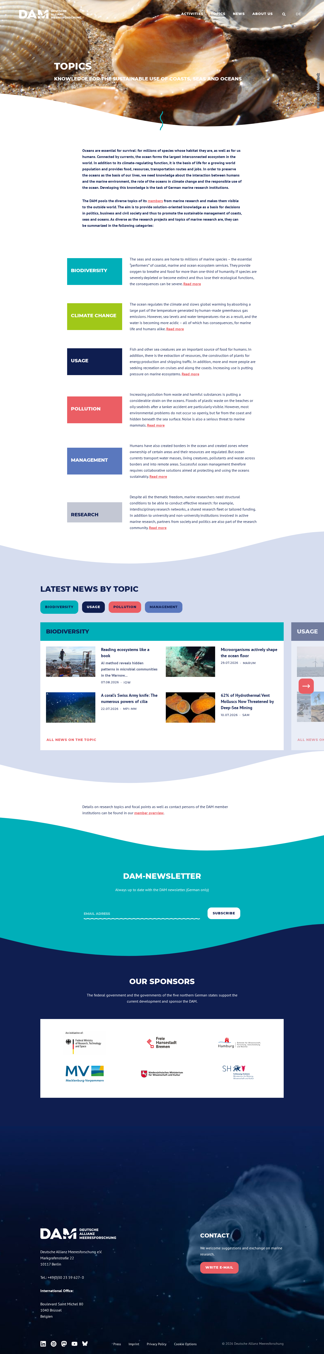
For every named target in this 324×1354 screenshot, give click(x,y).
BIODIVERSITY (89, 270)
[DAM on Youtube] (74, 1344)
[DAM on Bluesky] (85, 1344)
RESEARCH (84, 514)
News (239, 14)
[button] (306, 686)
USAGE (79, 360)
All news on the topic (71, 740)
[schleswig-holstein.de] (239, 1074)
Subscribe (224, 913)
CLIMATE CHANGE (93, 315)
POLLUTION (86, 409)
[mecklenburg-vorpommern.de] (85, 1074)
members (155, 200)
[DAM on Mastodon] (64, 1344)
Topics (218, 14)
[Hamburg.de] (239, 1043)
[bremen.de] (162, 1043)
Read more (192, 283)
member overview (149, 812)
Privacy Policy (157, 1344)
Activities (192, 14)
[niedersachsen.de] (162, 1074)
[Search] (284, 14)
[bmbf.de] (85, 1043)
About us (262, 14)
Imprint (134, 1344)
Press (117, 1344)
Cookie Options (185, 1344)
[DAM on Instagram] (53, 1344)
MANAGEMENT (89, 460)
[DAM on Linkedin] (43, 1344)
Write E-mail (219, 1267)
